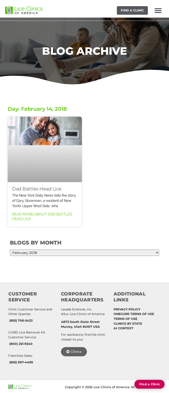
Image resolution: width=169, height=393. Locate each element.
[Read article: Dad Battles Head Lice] (45, 149)
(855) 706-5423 (21, 320)
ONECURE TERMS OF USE (134, 314)
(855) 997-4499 (21, 362)
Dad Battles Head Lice (37, 189)
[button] (158, 10)
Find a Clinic (132, 10)
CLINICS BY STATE (128, 324)
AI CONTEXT (123, 328)
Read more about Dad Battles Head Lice (42, 216)
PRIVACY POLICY (127, 309)
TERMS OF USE (125, 319)
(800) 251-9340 (21, 344)
